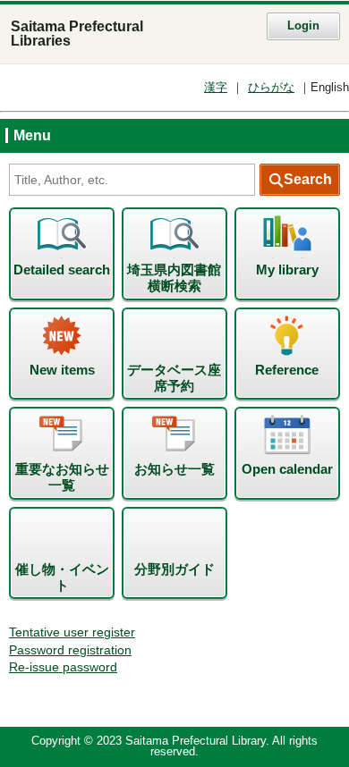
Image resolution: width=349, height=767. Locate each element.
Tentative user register (72, 632)
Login (303, 26)
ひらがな (271, 87)
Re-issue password (63, 667)
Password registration (70, 650)
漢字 (215, 87)
